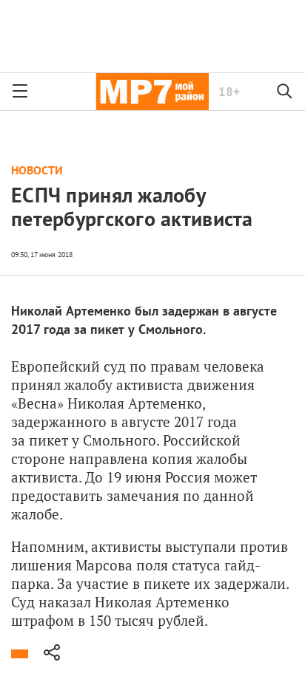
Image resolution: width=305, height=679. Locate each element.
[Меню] (20, 91)
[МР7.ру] (152, 91)
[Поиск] (285, 91)
